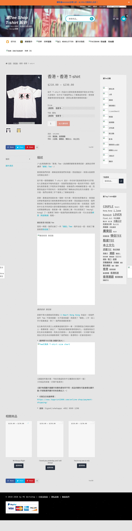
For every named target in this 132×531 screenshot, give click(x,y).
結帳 (89, 6)
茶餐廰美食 (107, 262)
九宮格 (55, 139)
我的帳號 (82, 6)
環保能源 (111, 256)
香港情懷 (62, 136)
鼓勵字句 (106, 280)
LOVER (117, 214)
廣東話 (61, 139)
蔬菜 (121, 262)
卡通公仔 (117, 221)
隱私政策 (55, 497)
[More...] (37, 147)
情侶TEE (68, 139)
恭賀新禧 (106, 236)
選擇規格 (19, 466)
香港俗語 (112, 269)
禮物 (104, 259)
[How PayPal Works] (66, 507)
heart (117, 207)
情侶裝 (15, 63)
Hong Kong (107, 211)
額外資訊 (9, 166)
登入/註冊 (102, 6)
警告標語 (106, 265)
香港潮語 (108, 276)
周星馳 (105, 227)
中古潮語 (117, 218)
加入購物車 (63, 124)
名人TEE (116, 224)
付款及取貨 (43, 497)
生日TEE (118, 256)
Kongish (107, 215)
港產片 (105, 254)
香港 (105, 269)
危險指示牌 (107, 224)
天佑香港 (113, 227)
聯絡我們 (66, 497)
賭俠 (113, 266)
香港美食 (119, 277)
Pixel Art (107, 218)
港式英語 (116, 250)
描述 (7, 159)
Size (50, 105)
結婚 (115, 259)
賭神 (117, 266)
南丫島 (110, 221)
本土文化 (76, 139)
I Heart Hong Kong (70, 315)
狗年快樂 (105, 256)
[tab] (19, 159)
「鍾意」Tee (46, 167)
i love (117, 210)
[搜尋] (121, 181)
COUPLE (108, 206)
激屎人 (118, 253)
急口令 (115, 231)
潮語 (112, 253)
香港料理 (114, 273)
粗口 (109, 259)
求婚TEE (107, 249)
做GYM (105, 221)
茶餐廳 (116, 263)
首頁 (9, 63)
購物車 (95, 6)
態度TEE (108, 240)
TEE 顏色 (52, 113)
